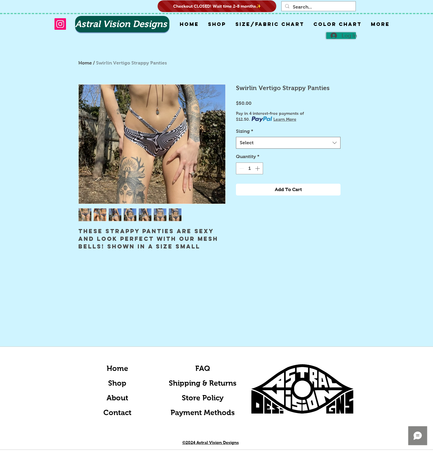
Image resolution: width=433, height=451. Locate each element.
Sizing (244, 131)
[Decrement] (241, 168)
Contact (117, 412)
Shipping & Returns (203, 383)
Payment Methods (203, 412)
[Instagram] (60, 24)
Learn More (284, 119)
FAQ (202, 368)
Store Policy (203, 398)
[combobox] (288, 143)
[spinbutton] (249, 168)
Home (85, 62)
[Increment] (258, 168)
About (117, 398)
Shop (117, 383)
